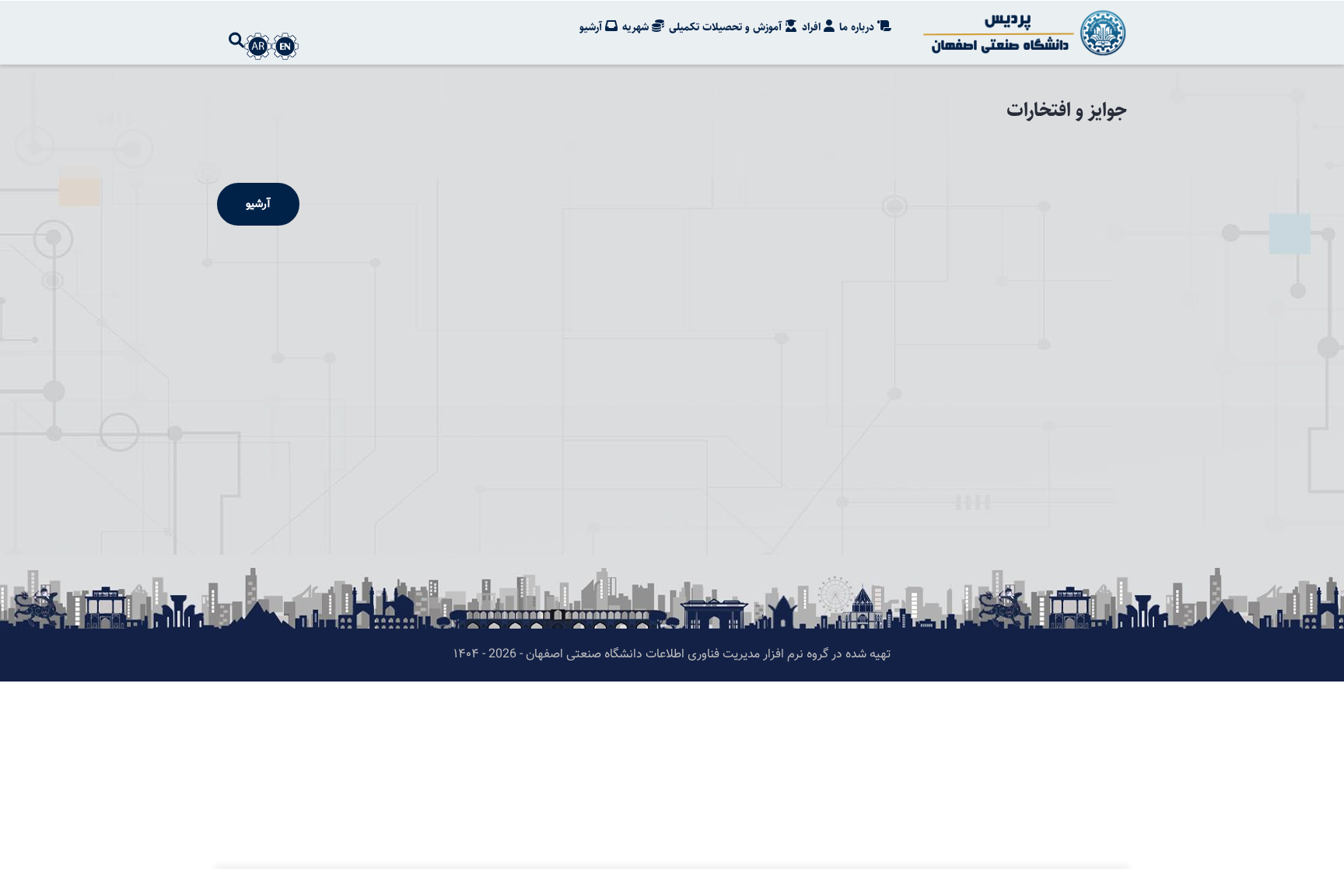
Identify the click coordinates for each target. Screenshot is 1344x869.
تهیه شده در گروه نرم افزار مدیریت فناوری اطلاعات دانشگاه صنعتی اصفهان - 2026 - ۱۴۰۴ (672, 654)
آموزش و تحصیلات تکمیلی (727, 27)
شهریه (637, 27)
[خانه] (1022, 33)
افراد (813, 27)
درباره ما (858, 27)
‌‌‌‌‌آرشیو (258, 204)
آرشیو (592, 27)
